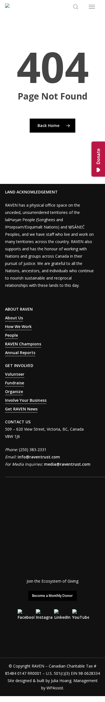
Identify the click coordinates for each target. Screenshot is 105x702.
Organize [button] (14, 391)
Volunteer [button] (14, 374)
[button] (92, 7)
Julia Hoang (61, 680)
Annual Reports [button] (20, 352)
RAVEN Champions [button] (23, 344)
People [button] (11, 335)
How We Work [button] (18, 326)
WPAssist (54, 688)
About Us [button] (14, 317)
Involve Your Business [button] (25, 400)
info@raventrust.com (39, 456)
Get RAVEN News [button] (21, 409)
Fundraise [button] (14, 382)
